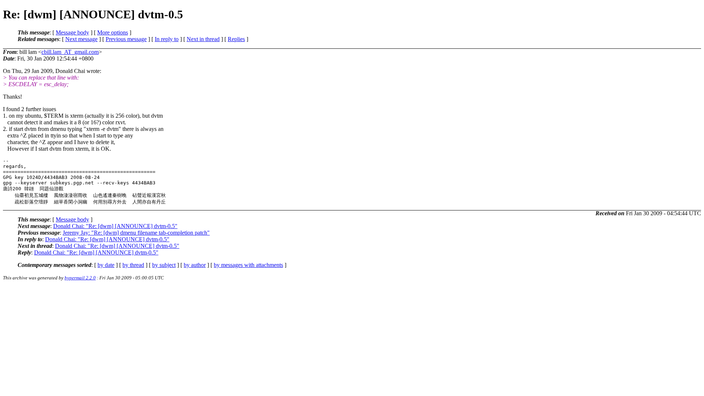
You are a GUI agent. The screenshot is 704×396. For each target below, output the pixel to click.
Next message (81, 39)
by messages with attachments (248, 265)
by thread (133, 265)
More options (112, 32)
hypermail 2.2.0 (80, 277)
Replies (236, 39)
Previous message (126, 39)
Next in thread (203, 39)
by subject (164, 265)
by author (195, 265)
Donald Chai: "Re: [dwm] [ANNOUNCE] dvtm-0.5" (115, 226)
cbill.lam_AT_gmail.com (70, 52)
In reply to (167, 39)
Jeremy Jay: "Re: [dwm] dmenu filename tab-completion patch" (136, 233)
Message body (72, 32)
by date (106, 265)
